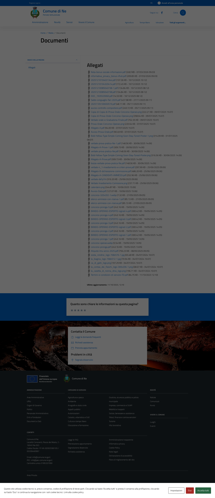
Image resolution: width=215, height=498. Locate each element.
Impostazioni (176, 490)
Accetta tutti (203, 490)
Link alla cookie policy (74, 492)
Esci (190, 490)
